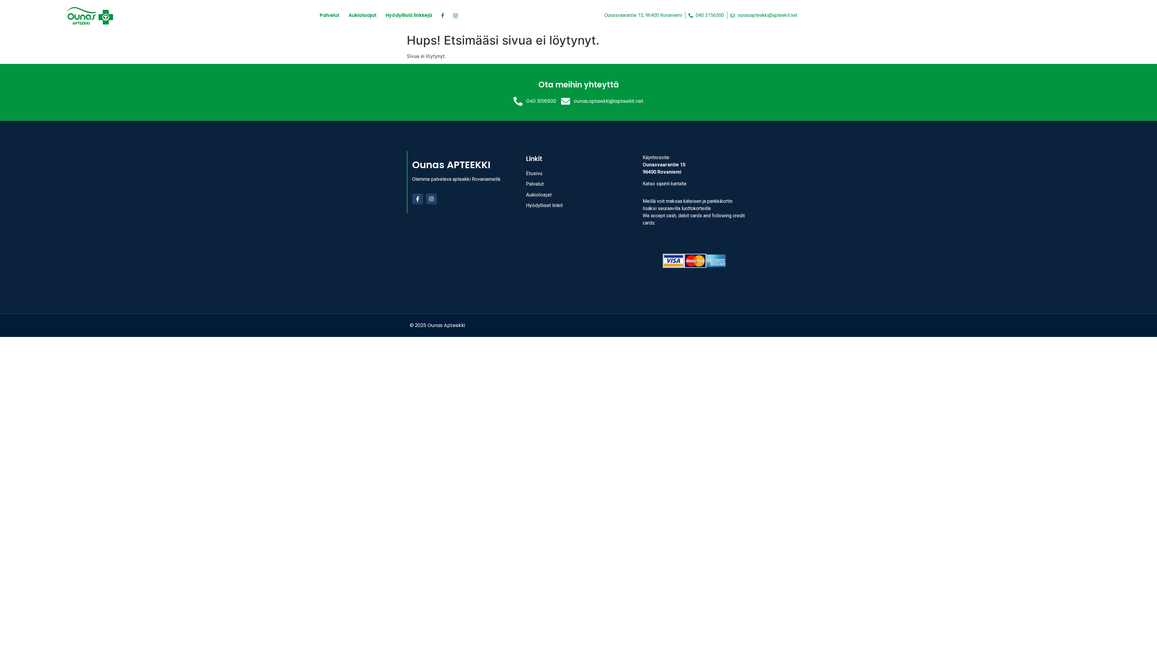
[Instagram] (431, 198)
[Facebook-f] (417, 198)
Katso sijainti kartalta (664, 184)
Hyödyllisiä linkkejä (409, 15)
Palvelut (330, 15)
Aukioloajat (363, 15)
